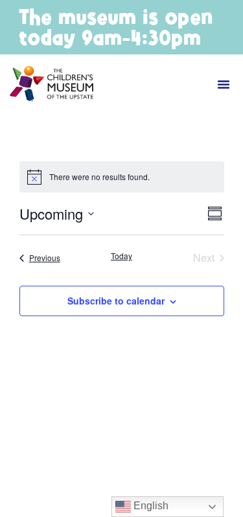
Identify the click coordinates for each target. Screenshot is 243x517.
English (149, 505)
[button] (223, 84)
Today (121, 256)
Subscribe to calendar (116, 300)
